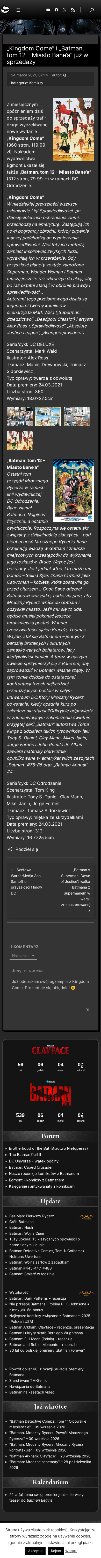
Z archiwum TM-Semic (28, 1380)
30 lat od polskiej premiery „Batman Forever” (47, 1350)
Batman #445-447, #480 (30, 1268)
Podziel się (27, 849)
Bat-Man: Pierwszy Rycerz (31, 1216)
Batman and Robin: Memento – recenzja (43, 1344)
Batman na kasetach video (31, 1392)
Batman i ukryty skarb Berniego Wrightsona (46, 1333)
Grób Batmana (21, 1221)
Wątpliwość (18, 1292)
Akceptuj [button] (35, 1551)
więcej (71, 1550)
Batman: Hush (21, 1227)
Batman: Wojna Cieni (26, 1233)
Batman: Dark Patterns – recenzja (37, 1298)
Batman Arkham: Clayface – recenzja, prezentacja (51, 1327)
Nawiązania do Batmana (30, 1386)
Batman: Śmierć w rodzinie (31, 1274)
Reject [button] (56, 1551)
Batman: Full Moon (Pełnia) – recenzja (41, 1339)
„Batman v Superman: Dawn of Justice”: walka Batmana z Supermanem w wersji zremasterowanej (75, 887)
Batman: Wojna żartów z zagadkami (39, 1262)
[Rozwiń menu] (18, 10)
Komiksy (36, 83)
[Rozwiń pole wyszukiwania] (91, 9)
